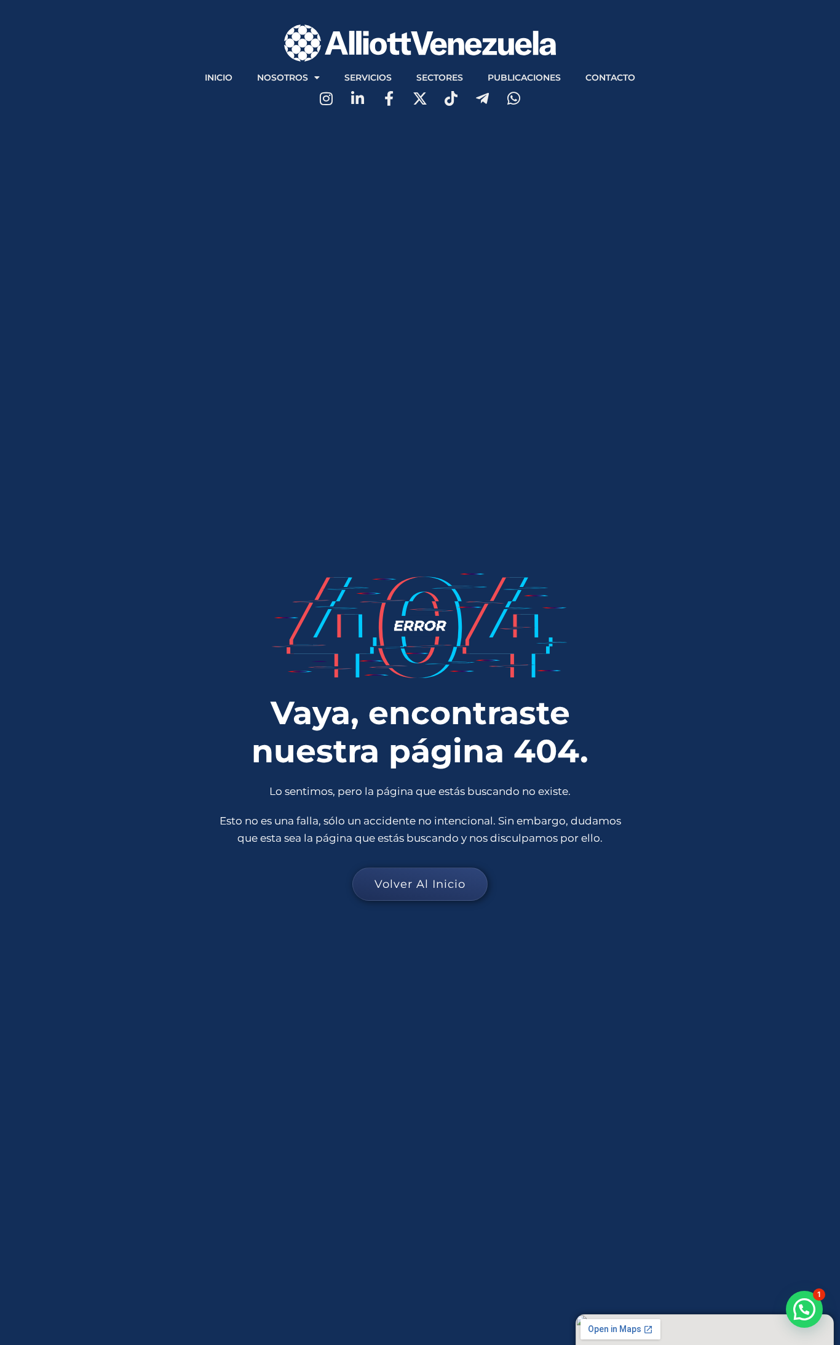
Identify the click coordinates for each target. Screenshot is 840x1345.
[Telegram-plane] (482, 99)
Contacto (610, 77)
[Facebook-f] (389, 99)
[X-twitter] (420, 99)
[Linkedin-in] (358, 99)
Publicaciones (524, 77)
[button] (804, 1309)
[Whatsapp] (514, 99)
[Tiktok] (451, 99)
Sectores (439, 77)
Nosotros (282, 77)
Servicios (368, 77)
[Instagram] (326, 99)
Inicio (218, 77)
